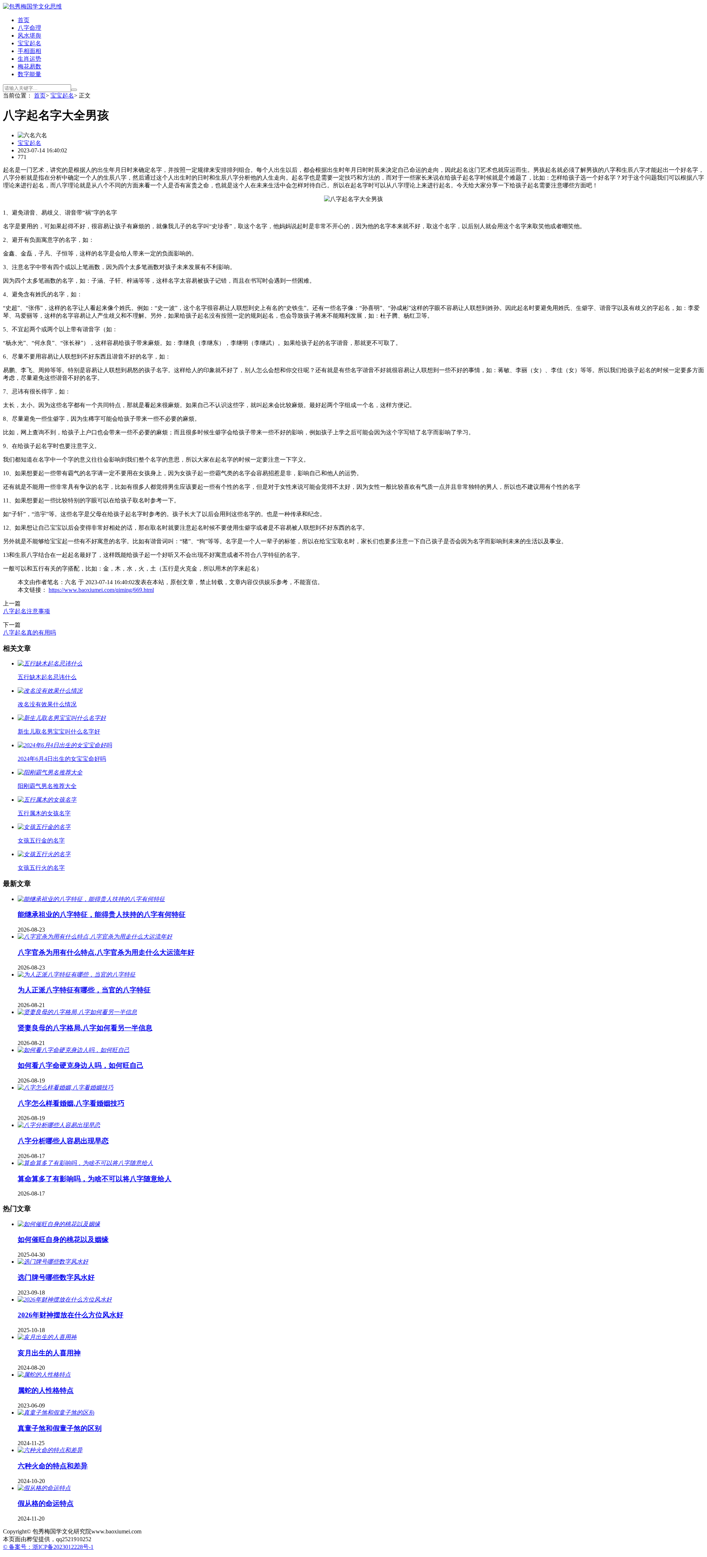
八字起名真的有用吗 (29, 632)
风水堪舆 (29, 35)
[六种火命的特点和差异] (50, 1450)
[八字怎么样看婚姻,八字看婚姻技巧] (65, 1087)
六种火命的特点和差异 (53, 1466)
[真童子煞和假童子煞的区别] (56, 1412)
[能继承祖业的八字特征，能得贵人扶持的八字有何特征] (91, 899)
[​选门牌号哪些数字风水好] (53, 1261)
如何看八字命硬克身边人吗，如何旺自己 (81, 1065)
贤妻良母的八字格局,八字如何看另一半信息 (85, 1028)
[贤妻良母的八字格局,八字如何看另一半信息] (77, 1012)
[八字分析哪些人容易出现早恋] (59, 1125)
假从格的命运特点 (46, 1503)
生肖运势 (29, 59)
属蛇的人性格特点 (46, 1390)
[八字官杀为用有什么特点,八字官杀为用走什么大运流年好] (95, 936)
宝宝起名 (29, 43)
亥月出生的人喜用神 (49, 1353)
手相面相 (29, 51)
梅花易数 (29, 66)
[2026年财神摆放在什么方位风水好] (65, 1299)
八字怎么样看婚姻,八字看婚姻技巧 (71, 1103)
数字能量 (29, 74)
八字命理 (29, 28)
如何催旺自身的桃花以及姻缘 (63, 1239)
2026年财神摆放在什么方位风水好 (70, 1315)
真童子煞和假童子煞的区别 (60, 1428)
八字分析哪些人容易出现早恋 (63, 1141)
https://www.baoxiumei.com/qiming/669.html (101, 590)
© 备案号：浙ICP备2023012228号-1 (48, 1547)
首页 (23, 20)
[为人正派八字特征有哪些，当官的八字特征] (77, 974)
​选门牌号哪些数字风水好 (56, 1277)
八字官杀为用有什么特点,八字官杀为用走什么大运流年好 (106, 952)
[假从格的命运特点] (44, 1488)
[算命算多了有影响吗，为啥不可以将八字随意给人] (85, 1163)
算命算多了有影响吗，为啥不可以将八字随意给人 (95, 1179)
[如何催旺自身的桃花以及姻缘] (59, 1224)
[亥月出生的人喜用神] (47, 1337)
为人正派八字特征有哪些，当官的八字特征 (84, 990)
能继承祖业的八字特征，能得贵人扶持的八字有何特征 (102, 914)
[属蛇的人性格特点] (44, 1374)
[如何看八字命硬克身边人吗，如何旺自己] (74, 1050)
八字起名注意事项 (26, 611)
